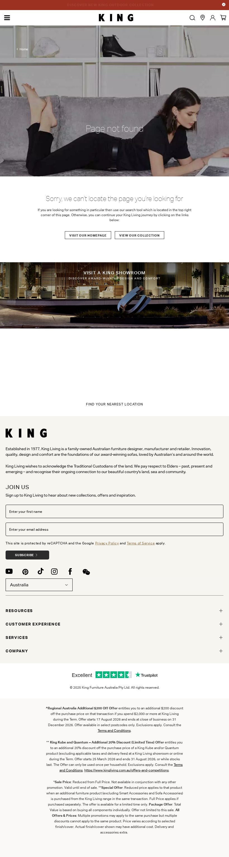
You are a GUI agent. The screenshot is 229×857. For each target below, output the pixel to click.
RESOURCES (19, 610)
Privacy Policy (107, 543)
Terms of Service (141, 543)
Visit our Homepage (88, 235)
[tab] (114, 610)
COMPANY (17, 651)
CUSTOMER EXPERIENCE (33, 624)
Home (24, 49)
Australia (19, 584)
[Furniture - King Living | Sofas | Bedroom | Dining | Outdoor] (116, 18)
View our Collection (139, 235)
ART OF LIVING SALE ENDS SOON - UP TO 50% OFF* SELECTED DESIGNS (111, 5)
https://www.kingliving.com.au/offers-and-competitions (126, 770)
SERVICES (17, 637)
